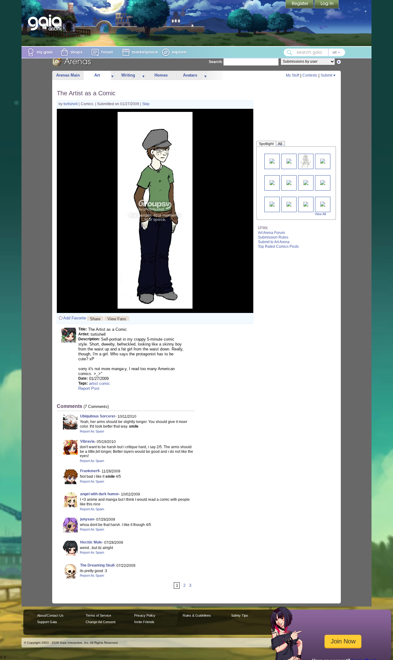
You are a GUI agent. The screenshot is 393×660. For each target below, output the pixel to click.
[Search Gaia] (289, 52)
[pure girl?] (322, 160)
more (112, 75)
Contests (309, 75)
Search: (216, 62)
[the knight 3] (322, 203)
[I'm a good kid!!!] (272, 182)
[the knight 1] (288, 203)
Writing (128, 75)
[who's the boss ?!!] (322, 182)
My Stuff (292, 75)
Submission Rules (273, 237)
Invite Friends (144, 622)
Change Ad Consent (100, 622)
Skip (146, 104)
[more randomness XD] (272, 160)
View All (320, 214)
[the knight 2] (305, 203)
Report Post (88, 388)
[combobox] (314, 52)
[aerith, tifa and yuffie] (305, 182)
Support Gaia (47, 622)
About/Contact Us (50, 615)
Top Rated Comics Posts (278, 246)
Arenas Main (68, 75)
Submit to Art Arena (274, 242)
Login (326, 4)
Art (97, 75)
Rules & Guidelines (197, 615)
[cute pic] (288, 182)
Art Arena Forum (271, 233)
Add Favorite (74, 318)
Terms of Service (98, 615)
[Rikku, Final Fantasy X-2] (306, 161)
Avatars (190, 75)
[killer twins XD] (288, 160)
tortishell (71, 104)
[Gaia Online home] (46, 22)
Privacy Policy (144, 615)
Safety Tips (239, 615)
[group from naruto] (272, 203)
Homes (161, 75)
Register (300, 4)
